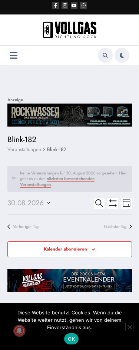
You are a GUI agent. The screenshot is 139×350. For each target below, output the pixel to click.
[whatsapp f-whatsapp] (83, 5)
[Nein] (129, 327)
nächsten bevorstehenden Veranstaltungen (57, 181)
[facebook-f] (55, 5)
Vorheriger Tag (26, 226)
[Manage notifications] (19, 331)
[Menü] (13, 55)
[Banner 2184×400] (69, 114)
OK (71, 339)
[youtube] (74, 5)
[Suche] (105, 55)
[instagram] (65, 5)
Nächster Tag (115, 226)
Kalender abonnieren (65, 249)
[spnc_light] (122, 55)
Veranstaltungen (24, 149)
